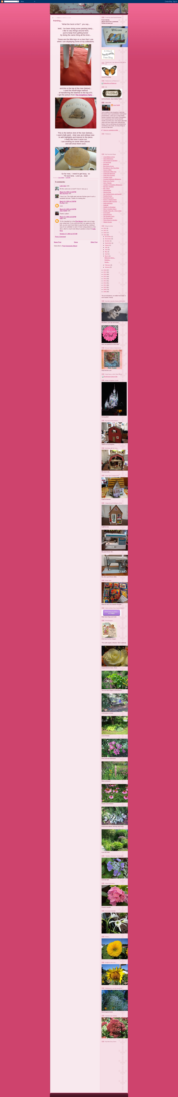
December (108, 236)
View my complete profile (110, 130)
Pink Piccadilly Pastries (110, 201)
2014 (105, 278)
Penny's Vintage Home (110, 199)
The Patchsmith (107, 218)
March (107, 256)
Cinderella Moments (109, 173)
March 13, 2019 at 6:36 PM (68, 217)
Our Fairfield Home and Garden (112, 194)
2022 (105, 228)
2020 (105, 232)
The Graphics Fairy (83, 95)
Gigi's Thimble (107, 183)
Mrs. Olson (106, 188)
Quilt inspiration (107, 203)
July (106, 247)
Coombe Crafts (107, 177)
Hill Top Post (64, 193)
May (106, 251)
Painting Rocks (107, 196)
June (106, 249)
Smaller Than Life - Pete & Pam (112, 210)
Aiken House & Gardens (110, 160)
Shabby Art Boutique (109, 207)
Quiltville (105, 205)
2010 (105, 287)
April (106, 254)
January (107, 267)
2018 (105, 270)
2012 (105, 283)
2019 (105, 235)
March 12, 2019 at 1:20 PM (68, 192)
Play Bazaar (79, 221)
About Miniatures (108, 158)
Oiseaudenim (107, 190)
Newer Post (57, 242)
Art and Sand (107, 162)
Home (76, 242)
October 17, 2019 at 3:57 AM (68, 234)
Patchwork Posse (108, 197)
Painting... (107, 260)
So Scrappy (106, 212)
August (107, 245)
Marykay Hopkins (108, 186)
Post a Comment (60, 236)
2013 (105, 280)
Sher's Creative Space (110, 209)
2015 (105, 276)
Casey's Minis (107, 170)
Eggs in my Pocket (108, 181)
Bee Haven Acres (108, 166)
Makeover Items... (110, 257)
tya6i (61, 218)
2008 (105, 291)
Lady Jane (63, 186)
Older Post (94, 242)
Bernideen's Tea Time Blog (111, 168)
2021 (105, 230)
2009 (105, 289)
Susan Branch (107, 214)
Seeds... (107, 262)
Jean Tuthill (63, 210)
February (108, 265)
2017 (105, 272)
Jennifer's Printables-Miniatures (112, 184)
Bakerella (106, 164)
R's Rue (62, 203)
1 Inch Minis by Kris (109, 157)
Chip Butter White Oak (109, 171)
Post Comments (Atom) (69, 246)
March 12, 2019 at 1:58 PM (68, 201)
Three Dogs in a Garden (110, 220)
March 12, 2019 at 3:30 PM (68, 209)
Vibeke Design (107, 222)
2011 (105, 285)
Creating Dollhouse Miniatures (112, 179)
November (108, 238)
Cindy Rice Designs (109, 175)
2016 (105, 274)
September (108, 243)
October (107, 241)
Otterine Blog (107, 192)
